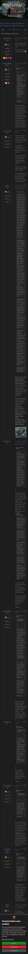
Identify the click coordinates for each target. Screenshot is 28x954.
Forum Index (5, 23)
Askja (7, 904)
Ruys (7, 185)
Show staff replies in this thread (9, 33)
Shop (9, 16)
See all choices (14, 950)
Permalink (24, 38)
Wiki (12, 11)
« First (2, 29)
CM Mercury (7, 441)
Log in (24, 1)
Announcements (17, 23)
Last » (25, 29)
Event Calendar (15, 1)
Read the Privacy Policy (8, 939)
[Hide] (17, 191)
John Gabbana (7, 131)
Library (5, 11)
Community (21, 11)
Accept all (14, 943)
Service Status (7, 1)
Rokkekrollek (7, 38)
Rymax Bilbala (7, 63)
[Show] (19, 619)
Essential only (14, 947)
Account (17, 16)
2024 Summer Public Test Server (12, 26)
